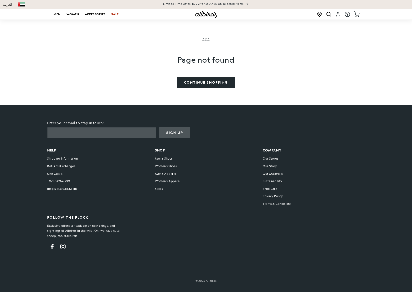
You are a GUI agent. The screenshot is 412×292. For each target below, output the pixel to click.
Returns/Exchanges (61, 166)
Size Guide (54, 174)
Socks (159, 189)
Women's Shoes (166, 166)
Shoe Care (270, 189)
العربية (7, 4)
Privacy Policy (273, 196)
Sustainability (272, 181)
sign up (174, 133)
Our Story (270, 166)
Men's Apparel (165, 174)
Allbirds (211, 281)
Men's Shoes (164, 158)
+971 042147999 (58, 181)
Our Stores (270, 158)
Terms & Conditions (277, 204)
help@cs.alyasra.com (62, 189)
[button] (21, 4)
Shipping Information (62, 158)
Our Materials (273, 174)
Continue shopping (206, 82)
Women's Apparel (167, 181)
